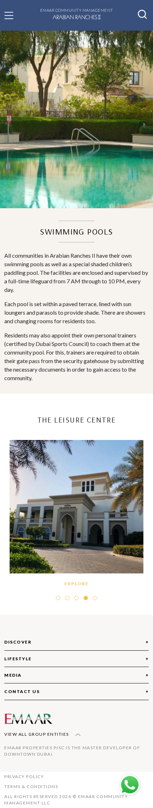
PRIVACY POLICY (24, 776)
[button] (9, 15)
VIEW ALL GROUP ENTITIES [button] (37, 734)
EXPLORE (79, 458)
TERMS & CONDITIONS (31, 786)
